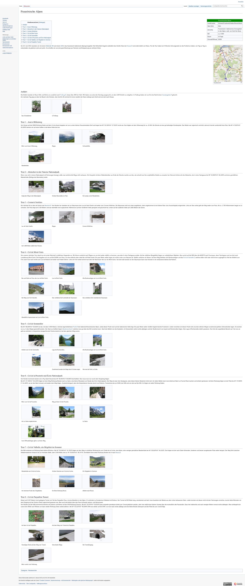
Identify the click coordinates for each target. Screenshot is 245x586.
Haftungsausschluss (42, 583)
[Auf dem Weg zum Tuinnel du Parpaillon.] (66, 516)
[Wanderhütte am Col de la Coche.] (36, 462)
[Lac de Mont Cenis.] (66, 269)
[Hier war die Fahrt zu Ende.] (97, 360)
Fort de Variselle (188, 257)
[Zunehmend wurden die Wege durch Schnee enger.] (66, 360)
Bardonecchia (67, 329)
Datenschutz (22, 583)
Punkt (74, 327)
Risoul (117, 452)
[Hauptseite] (8, 7)
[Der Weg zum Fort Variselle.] (36, 288)
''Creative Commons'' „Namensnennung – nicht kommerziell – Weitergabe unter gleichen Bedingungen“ (66, 580)
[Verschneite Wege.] (66, 535)
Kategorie (24, 570)
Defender (49, 46)
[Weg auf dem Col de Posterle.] (66, 392)
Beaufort (47, 205)
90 (52, 46)
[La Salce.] (97, 412)
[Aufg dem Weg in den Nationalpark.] (36, 186)
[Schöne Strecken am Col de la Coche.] (66, 462)
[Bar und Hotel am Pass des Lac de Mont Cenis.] (36, 269)
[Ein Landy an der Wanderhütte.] (97, 186)
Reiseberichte (32, 570)
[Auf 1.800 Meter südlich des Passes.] (36, 236)
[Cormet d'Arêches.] (97, 217)
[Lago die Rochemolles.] (66, 340)
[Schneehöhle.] (97, 136)
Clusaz (129, 46)
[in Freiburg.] (66, 106)
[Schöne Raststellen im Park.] (66, 186)
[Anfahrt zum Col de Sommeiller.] (36, 340)
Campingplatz (166, 95)
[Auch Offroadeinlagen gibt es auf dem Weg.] (36, 431)
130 (62, 46)
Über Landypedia (31, 583)
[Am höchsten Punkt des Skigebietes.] (36, 481)
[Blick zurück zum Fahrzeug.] (36, 555)
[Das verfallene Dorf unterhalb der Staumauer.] (66, 288)
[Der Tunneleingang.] (97, 535)
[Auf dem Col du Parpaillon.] (36, 516)
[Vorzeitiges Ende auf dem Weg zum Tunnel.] (36, 535)
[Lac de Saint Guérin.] (36, 217)
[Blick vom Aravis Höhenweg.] (36, 136)
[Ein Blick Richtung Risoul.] (66, 481)
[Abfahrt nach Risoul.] (97, 481)
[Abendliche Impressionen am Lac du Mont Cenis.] (36, 308)
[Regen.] (66, 136)
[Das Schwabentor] (36, 106)
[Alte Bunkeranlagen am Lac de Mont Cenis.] (97, 269)
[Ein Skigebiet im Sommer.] (97, 462)
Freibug (62, 95)
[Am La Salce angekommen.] (36, 412)
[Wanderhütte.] (36, 156)
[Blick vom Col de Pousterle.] (36, 392)
